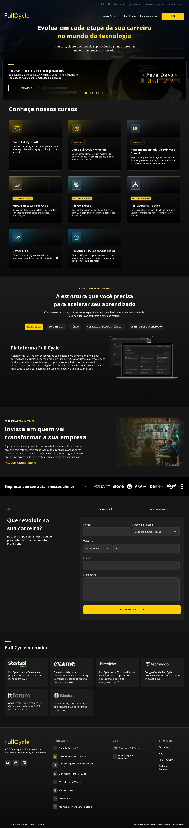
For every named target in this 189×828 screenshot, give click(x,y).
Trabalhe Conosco (163, 767)
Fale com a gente (154, 4)
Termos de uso (178, 824)
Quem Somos (135, 4)
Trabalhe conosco (175, 4)
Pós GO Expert (66, 790)
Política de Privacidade (160, 824)
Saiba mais (26, 88)
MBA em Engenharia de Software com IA (76, 765)
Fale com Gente (167, 759)
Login (173, 16)
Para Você (106, 509)
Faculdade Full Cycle (129, 748)
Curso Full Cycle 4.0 (68, 748)
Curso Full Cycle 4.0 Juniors (72, 756)
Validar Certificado (142, 824)
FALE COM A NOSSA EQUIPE (20, 463)
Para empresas (148, 16)
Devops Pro (64, 798)
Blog (122, 4)
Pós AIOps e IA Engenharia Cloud (75, 806)
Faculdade (130, 16)
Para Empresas (158, 509)
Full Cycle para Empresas (125, 757)
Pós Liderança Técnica (70, 782)
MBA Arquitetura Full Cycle (72, 773)
